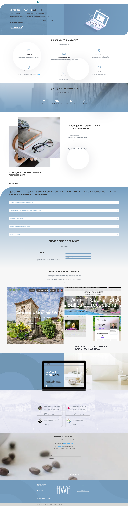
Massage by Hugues (46, 498)
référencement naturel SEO (98, 182)
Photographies (40, 490)
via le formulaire (83, 490)
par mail (71, 443)
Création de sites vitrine (42, 484)
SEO (39, 74)
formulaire (60, 446)
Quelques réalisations (78, 148)
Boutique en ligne (41, 485)
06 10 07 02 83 (66, 443)
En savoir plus (16, 27)
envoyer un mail (83, 489)
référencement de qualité (66, 281)
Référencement (40, 489)
